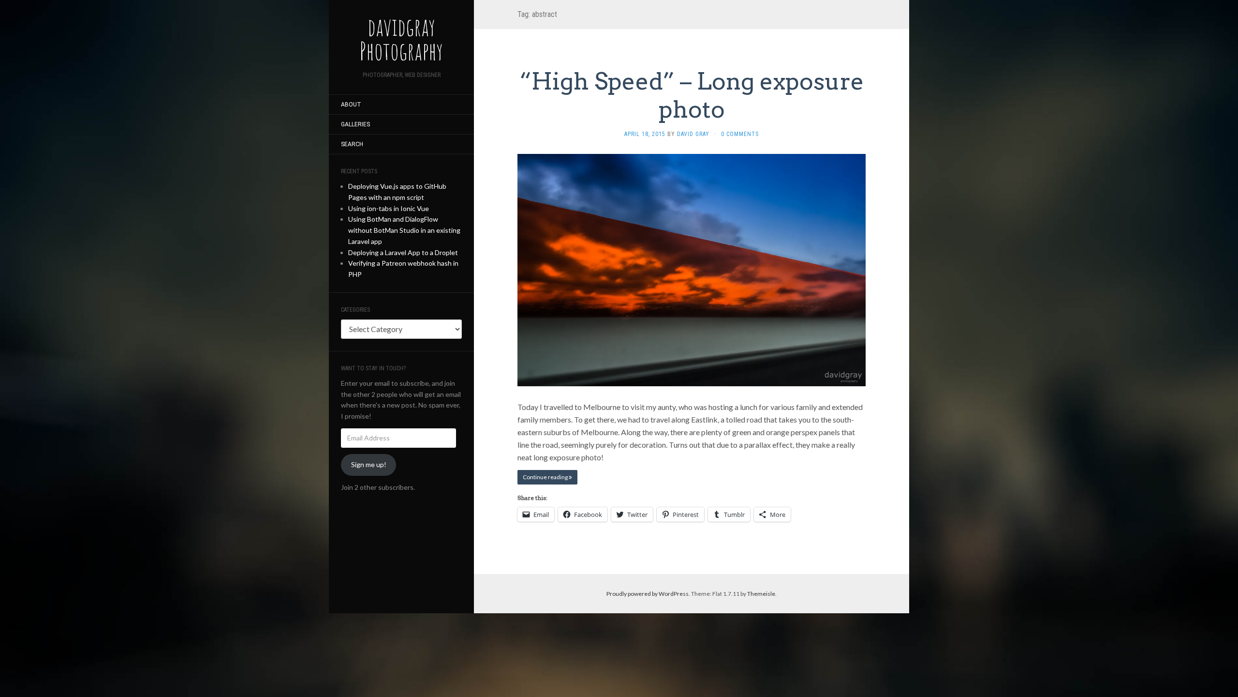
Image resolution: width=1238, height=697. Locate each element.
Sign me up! (368, 464)
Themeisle (761, 593)
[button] (691, 270)
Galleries (355, 124)
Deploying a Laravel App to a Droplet (403, 252)
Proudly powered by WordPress (647, 593)
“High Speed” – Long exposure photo (691, 95)
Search (352, 144)
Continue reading (546, 477)
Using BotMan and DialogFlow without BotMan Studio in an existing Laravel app (404, 230)
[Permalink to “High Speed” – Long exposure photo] (691, 268)
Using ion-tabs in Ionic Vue (388, 208)
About (351, 104)
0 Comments (740, 134)
